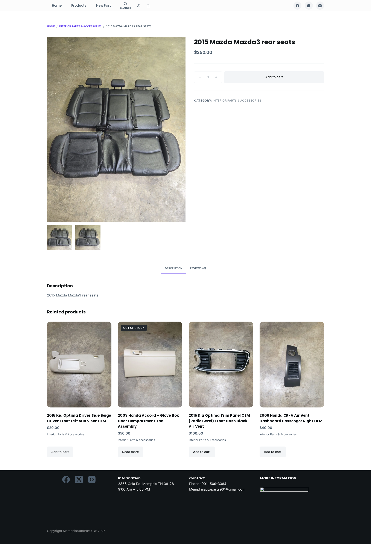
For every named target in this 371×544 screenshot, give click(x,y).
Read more (130, 452)
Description (173, 268)
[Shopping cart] (148, 5)
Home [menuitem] (57, 5)
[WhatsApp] (309, 6)
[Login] (138, 5)
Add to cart (274, 77)
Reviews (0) (198, 268)
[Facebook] (297, 6)
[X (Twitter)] (79, 479)
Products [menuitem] (79, 5)
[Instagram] (320, 6)
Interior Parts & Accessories (237, 100)
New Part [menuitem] (103, 5)
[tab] (173, 268)
